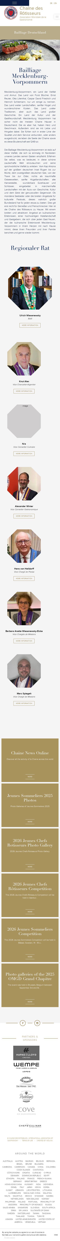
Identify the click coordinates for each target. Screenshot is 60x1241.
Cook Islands (23, 1170)
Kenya (38, 1187)
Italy (22, 1187)
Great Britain (31, 1181)
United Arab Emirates (26, 1219)
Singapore (23, 1207)
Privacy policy (9, 1237)
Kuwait (9, 1190)
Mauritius (17, 1196)
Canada (31, 1167)
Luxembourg (14, 1193)
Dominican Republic (31, 1175)
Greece (43, 1181)
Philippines (10, 1202)
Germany (17, 1181)
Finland (21, 1178)
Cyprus (47, 1173)
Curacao (36, 1173)
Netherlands (17, 1199)
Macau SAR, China (32, 1193)
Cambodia (7, 1167)
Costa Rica (38, 1170)
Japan (29, 1187)
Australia (8, 1161)
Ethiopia (10, 1178)
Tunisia (30, 1216)
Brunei (28, 1164)
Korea (46, 1187)
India (38, 1184)
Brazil (20, 1164)
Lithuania (47, 1190)
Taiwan (36, 1213)
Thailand (20, 1216)
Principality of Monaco (31, 1205)
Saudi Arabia (9, 1207)
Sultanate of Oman (40, 1210)
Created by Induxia (45, 1141)
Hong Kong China (13, 1184)
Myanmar (39, 1196)
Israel (14, 1187)
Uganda (9, 1219)
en (55, 3)
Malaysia (47, 1193)
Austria (19, 1161)
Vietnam (42, 1222)
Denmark (15, 1175)
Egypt (46, 1175)
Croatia (26, 1173)
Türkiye (40, 1216)
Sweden (11, 1213)
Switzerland (24, 1213)
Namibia (49, 1196)
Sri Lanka (23, 1210)
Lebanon (19, 1190)
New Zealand (32, 1199)
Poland (21, 1202)
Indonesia (48, 1184)
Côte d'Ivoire (13, 1173)
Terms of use (27, 1141)
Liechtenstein (33, 1190)
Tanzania (46, 1213)
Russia (48, 1205)
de (51, 3)
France (30, 1178)
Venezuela (30, 1222)
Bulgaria (39, 1164)
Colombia (50, 1167)
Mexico (28, 1196)
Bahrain (29, 1161)
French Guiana (44, 1178)
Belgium (40, 1161)
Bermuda (50, 1161)
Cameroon (20, 1167)
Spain (13, 1210)
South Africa (48, 1207)
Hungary (28, 1184)
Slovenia (35, 1207)
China (40, 1167)
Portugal (33, 1202)
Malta (7, 1196)
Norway (45, 1199)
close (56, 1235)
